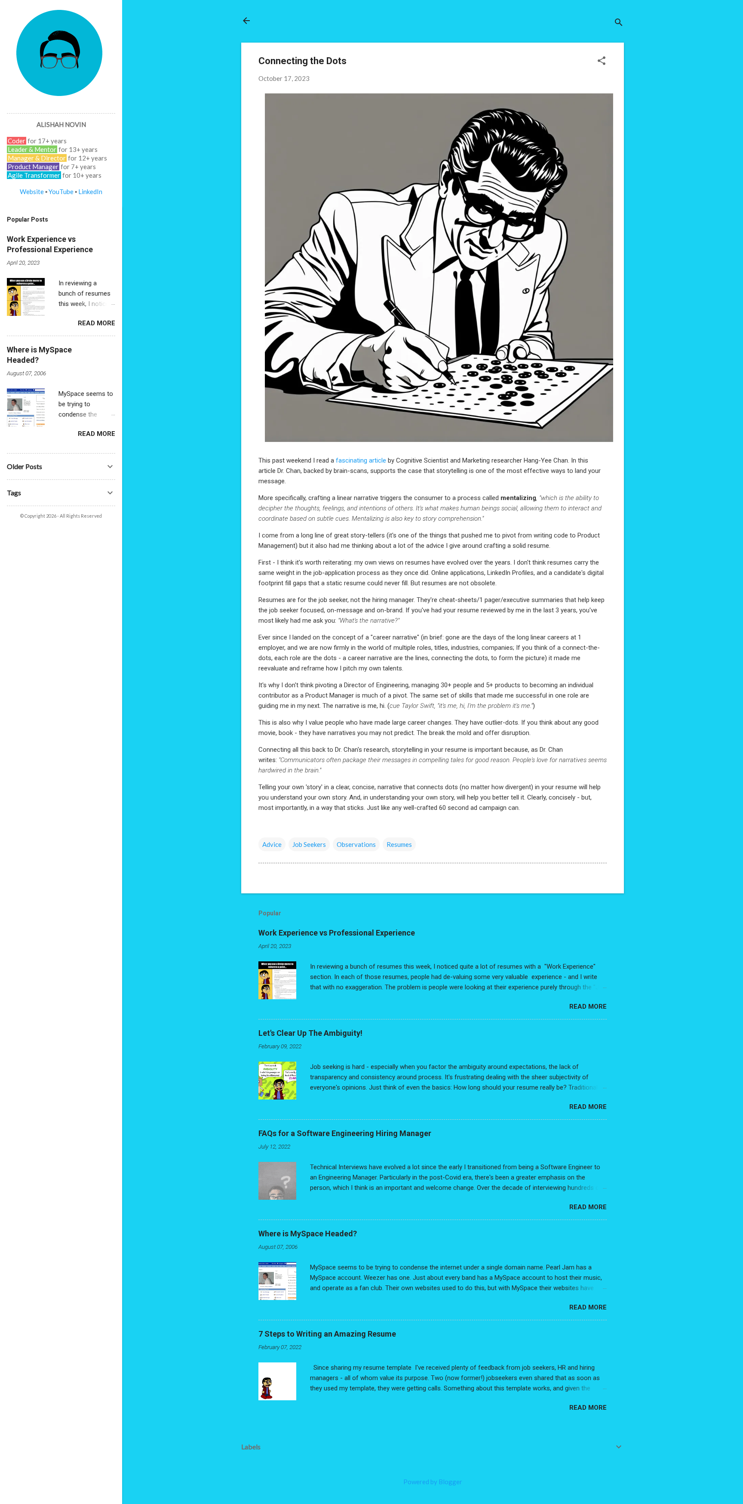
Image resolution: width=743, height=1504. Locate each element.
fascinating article (361, 460)
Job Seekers (309, 844)
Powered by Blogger (432, 1481)
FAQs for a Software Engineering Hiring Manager (344, 1133)
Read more (588, 1006)
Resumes (399, 844)
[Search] (619, 23)
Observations (356, 844)
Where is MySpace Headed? (307, 1233)
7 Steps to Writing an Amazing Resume (327, 1333)
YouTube (61, 191)
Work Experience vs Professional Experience (336, 932)
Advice (272, 844)
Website (32, 191)
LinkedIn (90, 191)
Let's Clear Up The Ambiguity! (310, 1033)
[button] (601, 62)
